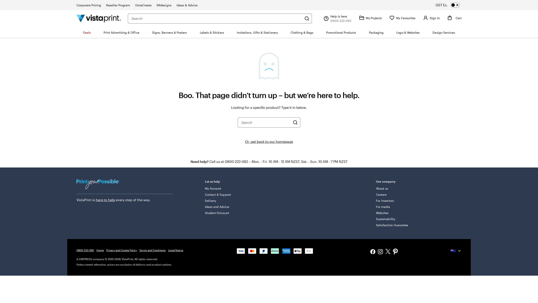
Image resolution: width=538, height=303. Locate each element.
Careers (381, 194)
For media (383, 207)
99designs (164, 5)
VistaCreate (143, 5)
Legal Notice (175, 250)
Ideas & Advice (187, 5)
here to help (105, 200)
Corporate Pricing (88, 5)
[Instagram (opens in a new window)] (380, 252)
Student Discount (217, 213)
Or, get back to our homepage (269, 142)
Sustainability (385, 219)
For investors (385, 200)
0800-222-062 (85, 250)
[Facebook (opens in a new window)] (372, 252)
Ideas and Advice (217, 207)
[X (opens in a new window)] (387, 252)
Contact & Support (218, 194)
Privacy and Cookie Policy (121, 250)
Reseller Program (118, 5)
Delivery (210, 200)
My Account (213, 188)
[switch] (451, 5)
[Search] (307, 18)
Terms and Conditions (152, 250)
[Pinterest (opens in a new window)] (395, 252)
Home (100, 250)
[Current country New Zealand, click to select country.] (456, 250)
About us (382, 188)
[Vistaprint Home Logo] (98, 18)
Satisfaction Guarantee (392, 225)
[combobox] (216, 18)
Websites (382, 213)
